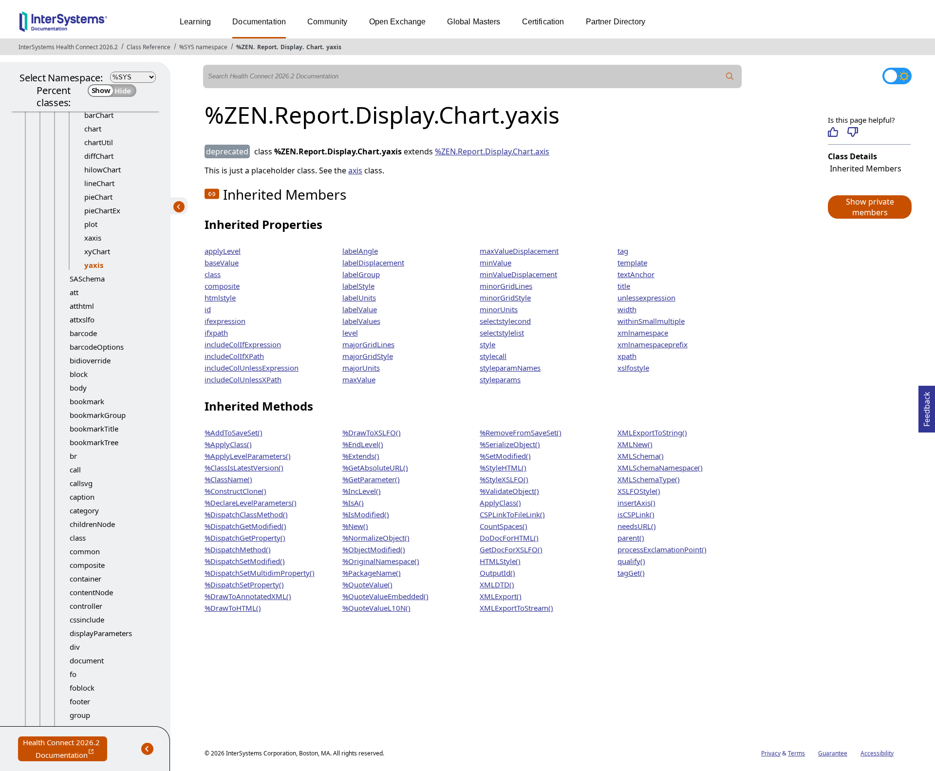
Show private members (870, 207)
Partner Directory (616, 22)
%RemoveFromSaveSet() (520, 432)
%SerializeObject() (510, 444)
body (78, 388)
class (78, 538)
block (79, 374)
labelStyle (358, 286)
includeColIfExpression (243, 344)
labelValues (361, 321)
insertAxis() (636, 503)
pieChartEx (102, 210)
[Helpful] (833, 132)
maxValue (358, 379)
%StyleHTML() (503, 467)
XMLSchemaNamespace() (660, 467)
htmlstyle (220, 297)
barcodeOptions (97, 347)
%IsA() (353, 503)
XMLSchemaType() (648, 479)
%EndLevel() (362, 444)
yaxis (333, 47)
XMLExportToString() (652, 432)
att (74, 292)
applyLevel (223, 251)
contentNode (91, 592)
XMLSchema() (640, 456)
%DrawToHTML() (233, 608)
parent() (630, 538)
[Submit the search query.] (730, 76)
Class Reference (148, 47)
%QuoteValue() (367, 584)
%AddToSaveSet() (233, 432)
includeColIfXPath (234, 356)
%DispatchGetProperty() (245, 538)
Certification (543, 22)
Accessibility (877, 753)
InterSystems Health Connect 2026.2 (68, 47)
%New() (355, 526)
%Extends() (360, 456)
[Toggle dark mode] (897, 76)
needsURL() (636, 526)
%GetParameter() (371, 479)
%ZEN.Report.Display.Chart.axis (492, 151)
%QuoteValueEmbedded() (385, 596)
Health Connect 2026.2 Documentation (65, 749)
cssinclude (87, 619)
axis (355, 170)
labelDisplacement (373, 262)
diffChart (98, 156)
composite (87, 565)
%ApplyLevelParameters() (248, 456)
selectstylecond (505, 321)
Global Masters (473, 22)
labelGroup (361, 274)
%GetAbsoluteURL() (375, 467)
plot (90, 224)
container (85, 578)
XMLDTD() (497, 584)
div (75, 647)
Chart (314, 47)
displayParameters (101, 633)
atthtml (82, 306)
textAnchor (635, 274)
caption (82, 497)
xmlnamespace (642, 333)
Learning (195, 22)
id (208, 309)
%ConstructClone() (235, 491)
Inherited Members (865, 168)
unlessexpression (646, 297)
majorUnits (361, 368)
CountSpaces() (503, 526)
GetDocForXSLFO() (511, 549)
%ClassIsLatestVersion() (244, 467)
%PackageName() (371, 573)
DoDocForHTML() (509, 538)
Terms (796, 753)
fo (73, 674)
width (626, 309)
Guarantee (832, 753)
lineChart (99, 183)
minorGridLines (506, 286)
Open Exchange (397, 22)
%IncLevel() (361, 491)
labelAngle (360, 251)
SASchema (87, 278)
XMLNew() (635, 444)
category (84, 510)
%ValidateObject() (509, 491)
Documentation (259, 22)
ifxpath (216, 333)
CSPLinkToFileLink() (512, 514)
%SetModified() (505, 456)
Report (267, 47)
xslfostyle (633, 368)
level (350, 333)
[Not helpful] (852, 132)
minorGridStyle (505, 297)
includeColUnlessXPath (243, 379)
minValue (495, 262)
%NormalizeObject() (376, 538)
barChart (98, 115)
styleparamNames (510, 368)
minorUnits (499, 309)
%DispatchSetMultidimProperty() (260, 573)
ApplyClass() (500, 503)
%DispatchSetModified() (245, 561)
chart (92, 128)
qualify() (631, 561)
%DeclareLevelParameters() (251, 503)
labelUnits (359, 297)
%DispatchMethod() (238, 549)
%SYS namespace (203, 47)
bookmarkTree (94, 442)
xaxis (92, 238)
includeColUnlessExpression (252, 368)
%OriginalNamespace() (380, 561)
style (487, 344)
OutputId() (497, 573)
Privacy (771, 753)
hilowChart (102, 169)
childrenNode (92, 524)
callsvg (81, 483)
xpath (626, 356)
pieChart (98, 197)
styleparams (500, 379)
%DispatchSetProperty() (244, 584)
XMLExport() (501, 596)
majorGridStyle (367, 356)
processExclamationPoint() (662, 549)
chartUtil (98, 142)
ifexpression (225, 321)
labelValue (359, 309)
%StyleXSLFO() (504, 479)
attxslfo (82, 319)
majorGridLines (368, 344)
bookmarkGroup (98, 415)
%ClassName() (228, 479)
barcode (83, 333)
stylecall (493, 356)
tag (622, 251)
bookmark (87, 401)
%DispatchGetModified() (245, 526)
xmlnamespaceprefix (652, 344)
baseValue (222, 262)
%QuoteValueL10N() (376, 608)
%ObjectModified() (373, 549)
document (87, 660)
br (73, 456)
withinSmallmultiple (651, 321)
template (632, 262)
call (75, 469)
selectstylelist (502, 333)
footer (80, 701)
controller (86, 606)
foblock (82, 688)
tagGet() (631, 573)
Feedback (926, 406)
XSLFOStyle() (638, 491)
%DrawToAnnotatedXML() (248, 596)
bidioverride (90, 360)
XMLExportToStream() (516, 608)
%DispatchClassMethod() (246, 514)
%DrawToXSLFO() (371, 432)
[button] (869, 207)
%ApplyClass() (228, 444)
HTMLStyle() (500, 561)
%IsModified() (365, 514)
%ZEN (244, 47)
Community (327, 22)
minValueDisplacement (518, 274)
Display (291, 47)
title (623, 286)
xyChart (97, 251)
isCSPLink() (635, 514)
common (85, 551)
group (80, 715)
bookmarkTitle (94, 428)
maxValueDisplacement (519, 251)
